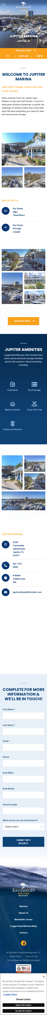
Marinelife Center (23, 919)
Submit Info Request (24, 842)
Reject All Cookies (23, 1005)
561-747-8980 (17, 565)
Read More (19, 215)
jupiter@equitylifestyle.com (27, 592)
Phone (6, 757)
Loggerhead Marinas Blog (23, 926)
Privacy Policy (15, 956)
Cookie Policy (10, 994)
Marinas (23, 906)
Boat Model (8, 788)
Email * (6, 741)
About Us (23, 913)
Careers (23, 932)
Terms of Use (31, 956)
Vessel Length (10, 804)
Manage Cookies (23, 999)
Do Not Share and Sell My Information (23, 960)
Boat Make (8, 772)
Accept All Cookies (23, 1011)
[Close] (44, 977)
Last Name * (9, 725)
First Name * (9, 709)
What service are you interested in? (20, 820)
